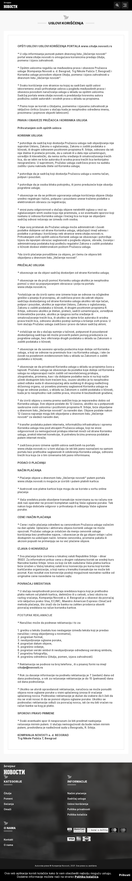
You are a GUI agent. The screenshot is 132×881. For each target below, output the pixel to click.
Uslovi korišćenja (77, 803)
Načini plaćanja (76, 793)
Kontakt (8, 839)
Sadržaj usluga (76, 798)
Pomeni (8, 798)
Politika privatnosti (78, 809)
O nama (8, 844)
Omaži (7, 809)
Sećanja (9, 803)
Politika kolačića (77, 814)
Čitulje (8, 793)
